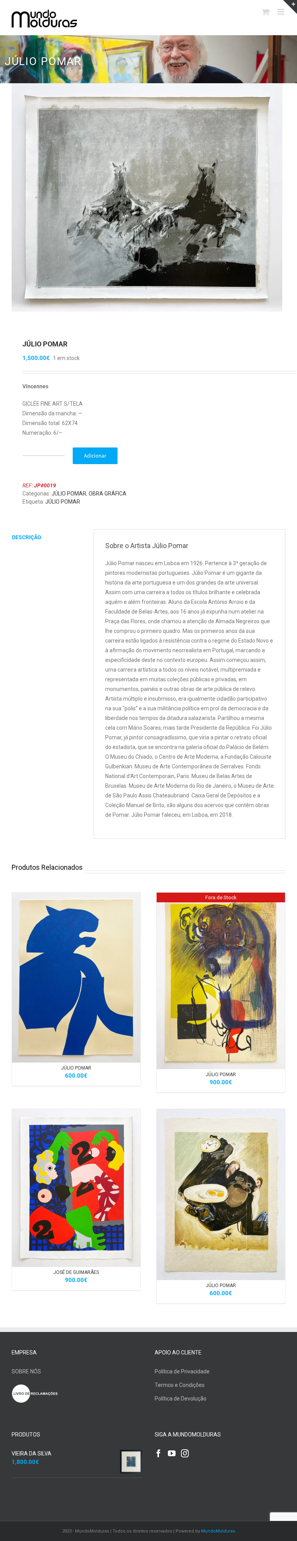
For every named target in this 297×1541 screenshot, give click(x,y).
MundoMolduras (218, 1531)
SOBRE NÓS (26, 1371)
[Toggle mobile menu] (281, 12)
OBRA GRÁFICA (107, 493)
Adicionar (95, 455)
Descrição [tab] (26, 537)
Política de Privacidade (182, 1371)
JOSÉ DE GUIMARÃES (76, 1272)
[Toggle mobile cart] (266, 12)
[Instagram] (185, 1453)
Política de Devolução (181, 1398)
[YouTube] (172, 1453)
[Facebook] (158, 1453)
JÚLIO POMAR (68, 493)
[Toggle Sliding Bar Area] (290, 7)
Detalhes (96, 978)
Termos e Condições (180, 1385)
